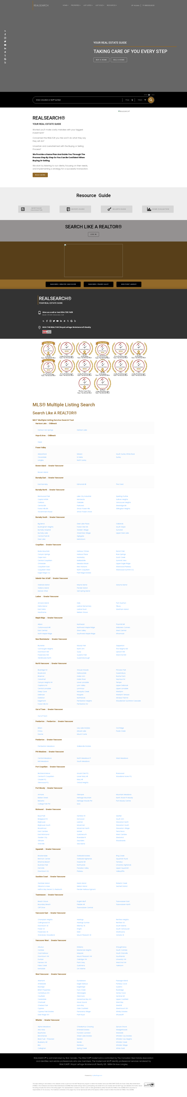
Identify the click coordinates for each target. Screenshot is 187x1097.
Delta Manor (42, 606)
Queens (119, 987)
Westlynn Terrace (122, 695)
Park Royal (81, 1015)
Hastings (80, 919)
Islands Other (43, 591)
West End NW (121, 655)
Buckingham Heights (45, 527)
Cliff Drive (41, 907)
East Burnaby (43, 484)
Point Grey (81, 962)
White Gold (120, 1048)
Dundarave (81, 981)
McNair (79, 831)
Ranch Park (120, 551)
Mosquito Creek (83, 691)
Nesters (80, 1039)
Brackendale (42, 856)
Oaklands (119, 524)
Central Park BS (43, 536)
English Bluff (81, 901)
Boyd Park (41, 816)
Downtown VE (43, 926)
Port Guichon (121, 603)
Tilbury (118, 606)
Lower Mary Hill (82, 776)
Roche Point (120, 676)
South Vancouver (123, 929)
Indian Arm (81, 676)
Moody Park (81, 645)
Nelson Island (82, 886)
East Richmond (43, 834)
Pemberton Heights (84, 701)
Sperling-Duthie (122, 496)
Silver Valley (81, 630)
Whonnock (120, 633)
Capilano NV (42, 685)
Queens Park (82, 655)
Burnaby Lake (43, 533)
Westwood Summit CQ (125, 570)
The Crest (119, 484)
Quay (79, 652)
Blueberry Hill (42, 1042)
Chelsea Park (43, 1005)
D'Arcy (40, 731)
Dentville (41, 868)
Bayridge (41, 987)
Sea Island (81, 844)
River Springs (121, 554)
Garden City (42, 837)
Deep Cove (42, 691)
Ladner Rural (81, 609)
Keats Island (81, 883)
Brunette (41, 645)
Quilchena (81, 965)
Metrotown (81, 539)
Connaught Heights (45, 649)
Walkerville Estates (84, 746)
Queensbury (121, 673)
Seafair (119, 816)
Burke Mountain (44, 551)
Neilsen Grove (82, 612)
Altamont (41, 981)
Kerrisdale (41, 968)
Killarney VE (81, 926)
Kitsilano (80, 947)
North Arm (80, 649)
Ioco (78, 804)
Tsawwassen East (123, 901)
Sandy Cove (121, 993)
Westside (119, 1033)
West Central (121, 630)
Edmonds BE (81, 484)
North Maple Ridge (45, 633)
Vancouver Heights (123, 502)
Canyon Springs (44, 554)
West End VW (121, 962)
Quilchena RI (81, 834)
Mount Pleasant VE (84, 935)
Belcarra (41, 801)
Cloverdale (42, 457)
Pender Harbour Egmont (86, 889)
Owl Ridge (120, 728)
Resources (111, 5)
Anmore (41, 794)
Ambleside (42, 984)
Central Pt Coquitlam (46, 776)
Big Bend (41, 524)
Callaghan (42, 1048)
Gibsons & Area (44, 886)
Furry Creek (81, 990)
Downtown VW (43, 956)
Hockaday (81, 557)
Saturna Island (121, 585)
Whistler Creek (121, 1042)
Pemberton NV (82, 704)
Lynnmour (80, 688)
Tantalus (119, 862)
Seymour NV (120, 679)
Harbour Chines (83, 551)
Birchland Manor (44, 773)
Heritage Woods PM (84, 801)
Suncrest (119, 530)
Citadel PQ (42, 779)
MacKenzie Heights (84, 950)
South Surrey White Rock (125, 454)
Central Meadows (45, 758)
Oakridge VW (82, 959)
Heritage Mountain (84, 798)
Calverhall (41, 679)
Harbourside (81, 673)
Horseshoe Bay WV (84, 999)
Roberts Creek (121, 883)
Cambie (41, 950)
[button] (5, 31)
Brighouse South (44, 825)
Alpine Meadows (44, 1027)
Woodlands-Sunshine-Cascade (128, 701)
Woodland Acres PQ (124, 776)
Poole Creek (121, 731)
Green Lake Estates (84, 1036)
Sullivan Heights (122, 499)
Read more (40, 175)
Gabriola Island (43, 585)
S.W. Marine (81, 968)
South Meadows (83, 761)
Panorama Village (84, 1011)
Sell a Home (119, 60)
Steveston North (122, 822)
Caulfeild (41, 996)
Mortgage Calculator (36, 209)
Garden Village (82, 530)
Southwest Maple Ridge (86, 633)
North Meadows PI (84, 758)
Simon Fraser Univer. (84, 512)
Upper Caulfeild (122, 999)
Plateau (80, 871)
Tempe (118, 682)
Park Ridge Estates (84, 573)
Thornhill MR (120, 624)
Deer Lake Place (83, 524)
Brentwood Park (44, 496)
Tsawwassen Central (85, 907)
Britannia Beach (44, 862)
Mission (79, 454)
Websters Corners (123, 627)
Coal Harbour (43, 953)
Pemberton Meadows (46, 746)
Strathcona (120, 932)
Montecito (81, 499)
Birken (40, 728)
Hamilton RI (81, 816)
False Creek (42, 965)
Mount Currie (82, 734)
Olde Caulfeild (82, 1008)
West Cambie (121, 834)
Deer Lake (41, 539)
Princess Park (121, 670)
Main (79, 932)
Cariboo (41, 502)
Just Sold (99, 5)
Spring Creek (82, 1048)
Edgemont (42, 701)
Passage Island (122, 981)
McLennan (81, 825)
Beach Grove (43, 901)
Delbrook (41, 695)
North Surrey (81, 460)
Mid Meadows (43, 761)
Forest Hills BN (43, 508)
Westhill (119, 1005)
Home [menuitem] (65, 5)
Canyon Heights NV (45, 682)
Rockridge (120, 990)
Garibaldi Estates (83, 856)
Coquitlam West (44, 570)
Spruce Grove (121, 1027)
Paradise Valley (83, 868)
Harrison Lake (82, 430)
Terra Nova (120, 831)
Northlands (81, 698)
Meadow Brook (82, 563)
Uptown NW (120, 652)
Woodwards (120, 840)
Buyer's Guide (78, 209)
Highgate (80, 536)
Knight (79, 929)
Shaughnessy (121, 947)
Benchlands (42, 1036)
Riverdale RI (81, 837)
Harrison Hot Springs (45, 430)
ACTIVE (146, 95)
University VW (121, 959)
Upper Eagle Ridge (123, 563)
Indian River (81, 679)
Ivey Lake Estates (83, 728)
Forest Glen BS (82, 527)
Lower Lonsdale (83, 682)
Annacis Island (43, 603)
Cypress (41, 1008)
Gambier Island (43, 883)
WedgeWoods (121, 1030)
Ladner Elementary (84, 606)
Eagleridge (81, 987)
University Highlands (123, 865)
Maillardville (81, 560)
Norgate (80, 695)
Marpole (80, 953)
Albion (40, 624)
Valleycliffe (120, 871)
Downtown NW (43, 652)
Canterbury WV (43, 993)
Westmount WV (122, 1008)
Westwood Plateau (123, 567)
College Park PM (44, 804)
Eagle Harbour (82, 984)
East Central (42, 630)
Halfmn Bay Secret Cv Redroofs (50, 889)
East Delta (42, 609)
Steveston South (122, 825)
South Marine (121, 926)
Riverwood (120, 773)
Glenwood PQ (43, 782)
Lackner (80, 822)
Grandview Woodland (46, 935)
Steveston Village (123, 828)
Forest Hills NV (43, 704)
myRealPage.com (97, 1075)
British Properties (44, 990)
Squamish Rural (122, 859)
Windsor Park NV (122, 698)
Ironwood (80, 819)
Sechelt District (121, 886)
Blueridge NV (42, 670)
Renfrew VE (120, 922)
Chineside (42, 563)
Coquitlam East (44, 567)
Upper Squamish (122, 868)
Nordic (79, 1042)
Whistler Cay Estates (124, 1036)
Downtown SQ (43, 871)
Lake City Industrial (84, 496)
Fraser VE (41, 929)
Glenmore (81, 996)
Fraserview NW (43, 655)
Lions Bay (80, 1005)
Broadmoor (42, 828)
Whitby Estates (121, 1011)
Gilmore (41, 840)
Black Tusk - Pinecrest (46, 1039)
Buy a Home (101, 60)
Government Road (45, 512)
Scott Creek (120, 557)
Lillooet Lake (81, 731)
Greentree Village (84, 533)
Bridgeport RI (43, 819)
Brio (39, 1045)
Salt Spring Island (83, 591)
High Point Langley (129, 284)
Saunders (80, 840)
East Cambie (43, 831)
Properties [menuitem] (75, 5)
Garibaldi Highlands (84, 859)
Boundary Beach (44, 904)
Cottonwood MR (44, 627)
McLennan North (83, 828)
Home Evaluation (160, 209)
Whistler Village (122, 1045)
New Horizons (82, 567)
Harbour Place (82, 554)
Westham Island (122, 609)
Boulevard (42, 673)
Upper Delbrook (122, 685)
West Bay (119, 1002)
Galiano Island (43, 588)
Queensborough (83, 658)
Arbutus (41, 947)
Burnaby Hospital (44, 530)
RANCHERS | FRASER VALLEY (98, 284)
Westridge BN (121, 505)
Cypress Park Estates (46, 1011)
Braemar (41, 676)
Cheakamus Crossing (85, 1027)
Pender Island (82, 588)
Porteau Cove (121, 984)
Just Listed (87, 5)
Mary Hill (80, 779)
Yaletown (119, 965)
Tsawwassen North (123, 904)
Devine (40, 734)
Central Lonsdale (44, 688)
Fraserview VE (43, 932)
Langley (41, 460)
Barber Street (43, 798)
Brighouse (41, 822)
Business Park (43, 865)
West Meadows (122, 758)
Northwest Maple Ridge (86, 627)
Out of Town (42, 716)
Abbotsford (42, 454)
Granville (41, 844)
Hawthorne (42, 612)
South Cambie (121, 950)
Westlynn (119, 691)
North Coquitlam (83, 570)
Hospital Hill (81, 862)
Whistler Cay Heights (124, 1039)
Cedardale (42, 999)
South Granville (122, 953)
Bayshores (42, 1033)
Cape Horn (42, 557)
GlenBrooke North (44, 658)
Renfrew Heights (122, 919)
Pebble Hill (81, 904)
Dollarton (41, 698)
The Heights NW (122, 649)
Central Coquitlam (45, 560)
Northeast (81, 624)
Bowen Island (43, 472)
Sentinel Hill (120, 996)
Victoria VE (120, 935)
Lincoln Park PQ (82, 773)
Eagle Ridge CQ (44, 573)
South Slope (120, 527)
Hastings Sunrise (83, 922)
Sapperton (120, 645)
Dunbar (40, 959)
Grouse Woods (83, 670)
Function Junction (84, 1033)
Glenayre (80, 794)
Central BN (42, 505)
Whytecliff (120, 1015)
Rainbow (80, 1045)
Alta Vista (41, 1030)
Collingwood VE (44, 922)
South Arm (120, 819)
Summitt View (121, 560)
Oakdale (80, 502)
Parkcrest (80, 505)
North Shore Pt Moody (124, 798)
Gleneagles (81, 993)
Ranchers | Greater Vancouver (63, 284)
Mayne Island (82, 585)
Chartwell (41, 1002)
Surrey (118, 457)
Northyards (81, 865)
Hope (40, 442)
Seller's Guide (119, 209)
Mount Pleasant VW (84, 956)
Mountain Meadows (123, 794)
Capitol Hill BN (43, 499)
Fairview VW (42, 962)
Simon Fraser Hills (83, 508)
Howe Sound (82, 1002)
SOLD (153, 95)
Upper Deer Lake (122, 533)
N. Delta (80, 457)
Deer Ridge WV (43, 1015)
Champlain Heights (45, 919)
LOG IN (93, 234)
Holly (78, 603)
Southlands (120, 956)
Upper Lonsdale (122, 688)
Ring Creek (120, 856)
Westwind (120, 837)
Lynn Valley (81, 685)
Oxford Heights (82, 782)
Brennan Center (44, 859)
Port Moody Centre (123, 801)
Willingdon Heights (123, 508)
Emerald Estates (83, 1030)
